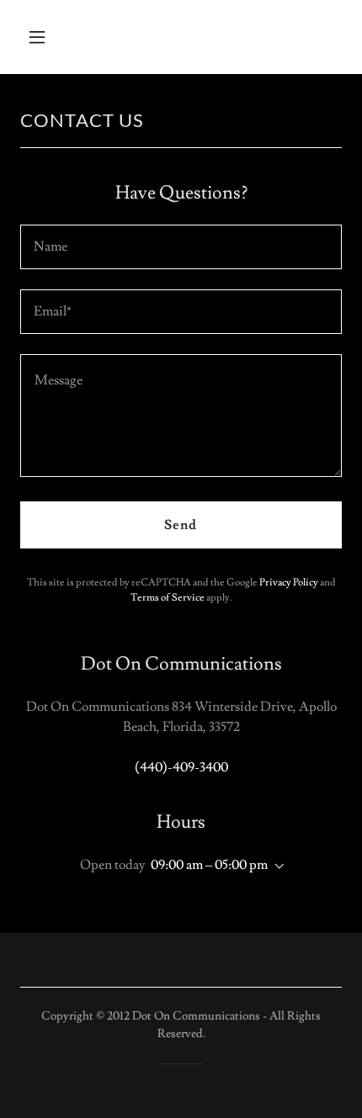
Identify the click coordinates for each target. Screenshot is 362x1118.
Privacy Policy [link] (288, 582)
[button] (40, 37)
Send (180, 525)
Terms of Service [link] (167, 597)
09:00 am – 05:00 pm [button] (209, 864)
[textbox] (181, 247)
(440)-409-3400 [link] (181, 767)
